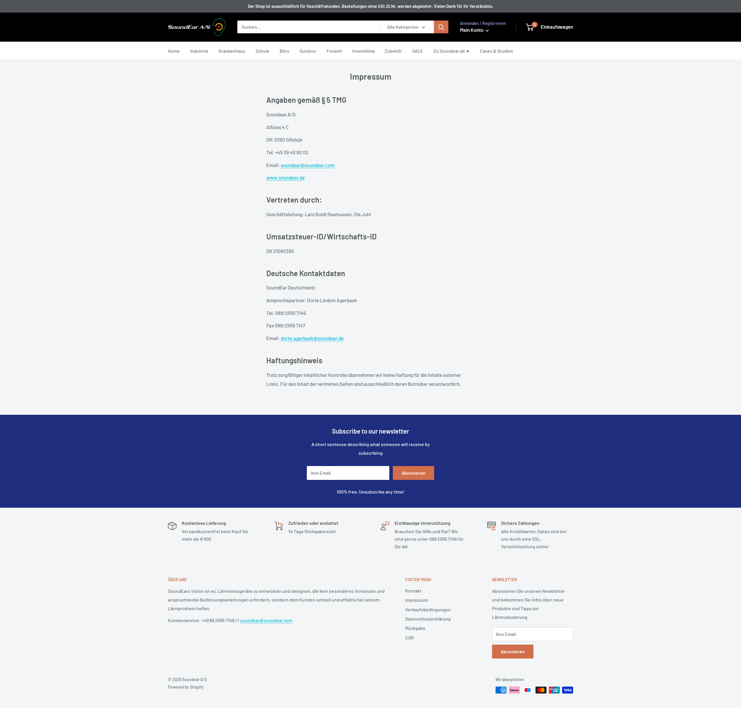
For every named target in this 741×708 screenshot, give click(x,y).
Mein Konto (472, 30)
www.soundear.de (285, 177)
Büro (284, 51)
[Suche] (441, 27)
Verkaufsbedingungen (428, 609)
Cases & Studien (496, 51)
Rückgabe (415, 628)
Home (174, 51)
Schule (262, 51)
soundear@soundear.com (308, 165)
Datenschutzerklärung (428, 618)
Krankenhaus (232, 51)
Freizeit (334, 51)
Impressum (416, 600)
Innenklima (363, 51)
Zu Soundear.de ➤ (451, 51)
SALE (417, 51)
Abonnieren (413, 473)
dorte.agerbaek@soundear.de (312, 338)
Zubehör (393, 51)
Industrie (199, 51)
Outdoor (308, 51)
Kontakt (413, 590)
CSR (409, 637)
